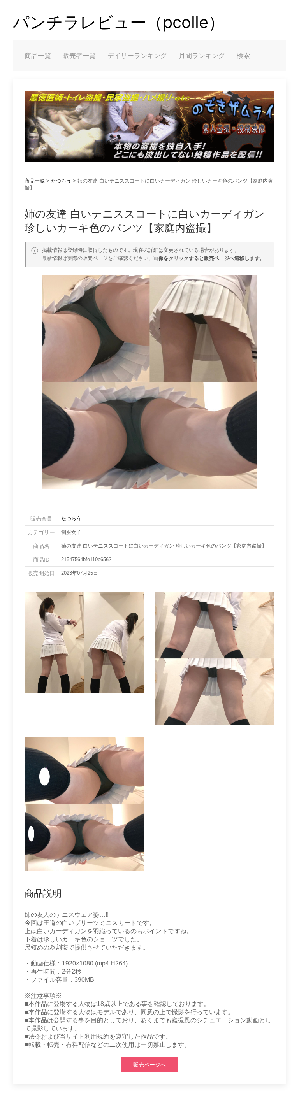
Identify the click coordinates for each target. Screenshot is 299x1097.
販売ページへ (149, 1065)
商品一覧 (38, 56)
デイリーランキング (137, 56)
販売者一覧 (79, 56)
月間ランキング (202, 56)
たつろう (61, 181)
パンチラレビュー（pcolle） (119, 22)
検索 (243, 56)
